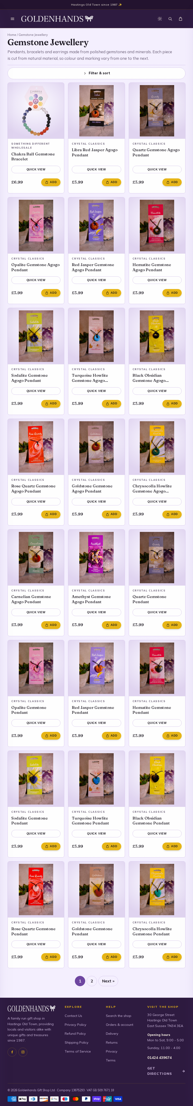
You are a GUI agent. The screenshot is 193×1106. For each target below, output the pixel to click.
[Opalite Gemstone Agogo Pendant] (36, 225)
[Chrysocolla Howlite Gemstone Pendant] (157, 889)
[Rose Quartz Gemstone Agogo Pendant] (36, 447)
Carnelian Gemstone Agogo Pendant (31, 599)
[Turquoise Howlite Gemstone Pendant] (96, 779)
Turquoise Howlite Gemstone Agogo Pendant (90, 378)
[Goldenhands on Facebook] (12, 1052)
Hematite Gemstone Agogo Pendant (152, 267)
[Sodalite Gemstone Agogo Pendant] (36, 336)
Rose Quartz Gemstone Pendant (33, 931)
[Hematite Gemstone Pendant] (157, 668)
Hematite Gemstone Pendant (152, 710)
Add (53, 182)
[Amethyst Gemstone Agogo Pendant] (96, 558)
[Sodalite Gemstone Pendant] (36, 779)
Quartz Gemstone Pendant (149, 599)
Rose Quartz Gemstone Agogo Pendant (33, 488)
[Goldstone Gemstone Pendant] (96, 889)
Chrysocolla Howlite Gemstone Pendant (152, 931)
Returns (112, 1042)
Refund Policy (75, 1033)
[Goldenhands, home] (57, 19)
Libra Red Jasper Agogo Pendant (94, 152)
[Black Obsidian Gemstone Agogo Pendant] (157, 336)
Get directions (166, 1071)
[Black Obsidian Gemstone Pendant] (157, 779)
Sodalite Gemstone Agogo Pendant (29, 378)
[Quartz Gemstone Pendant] (157, 558)
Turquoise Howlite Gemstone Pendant (90, 821)
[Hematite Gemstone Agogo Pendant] (157, 225)
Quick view (36, 169)
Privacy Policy (75, 1025)
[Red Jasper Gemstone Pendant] (96, 668)
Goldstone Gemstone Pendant (92, 931)
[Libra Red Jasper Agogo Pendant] (96, 111)
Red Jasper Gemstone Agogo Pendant (93, 267)
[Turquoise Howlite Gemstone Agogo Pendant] (96, 336)
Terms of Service (78, 1051)
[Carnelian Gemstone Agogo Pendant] (36, 558)
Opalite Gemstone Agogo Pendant (35, 267)
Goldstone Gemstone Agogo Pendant (92, 488)
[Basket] (180, 19)
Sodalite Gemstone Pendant (29, 821)
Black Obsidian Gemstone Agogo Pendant (149, 378)
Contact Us (73, 1016)
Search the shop (118, 1016)
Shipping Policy (76, 1042)
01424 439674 (159, 1057)
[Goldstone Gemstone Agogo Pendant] (96, 447)
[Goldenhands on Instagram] (22, 1052)
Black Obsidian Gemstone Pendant (151, 821)
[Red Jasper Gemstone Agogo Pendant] (96, 225)
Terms (111, 1060)
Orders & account (119, 1025)
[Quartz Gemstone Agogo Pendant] (157, 111)
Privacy (111, 1051)
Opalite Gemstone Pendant (28, 710)
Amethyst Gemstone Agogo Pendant (91, 599)
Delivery (112, 1033)
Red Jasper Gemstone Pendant (93, 710)
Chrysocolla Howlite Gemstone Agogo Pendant (152, 488)
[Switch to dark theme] (160, 19)
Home (12, 35)
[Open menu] (12, 19)
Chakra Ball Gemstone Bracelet (33, 156)
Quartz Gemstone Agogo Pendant (156, 152)
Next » (108, 980)
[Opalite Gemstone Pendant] (36, 668)
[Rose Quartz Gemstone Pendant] (36, 889)
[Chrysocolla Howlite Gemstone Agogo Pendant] (157, 447)
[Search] (170, 19)
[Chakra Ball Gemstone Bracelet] (36, 111)
